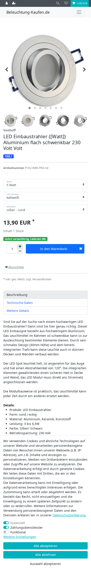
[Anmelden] (7, 3)
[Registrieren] (14, 3)
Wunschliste (16, 267)
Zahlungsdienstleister (26, 527)
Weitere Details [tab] (18, 311)
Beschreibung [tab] (17, 295)
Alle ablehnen (45, 555)
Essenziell (17, 523)
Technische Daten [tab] (20, 303)
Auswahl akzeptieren (45, 564)
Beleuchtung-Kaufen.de (28, 12)
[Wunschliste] (66, 3)
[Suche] (58, 3)
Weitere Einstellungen (19, 537)
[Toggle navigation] (79, 12)
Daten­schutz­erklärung (69, 515)
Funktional (18, 532)
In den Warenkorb (53, 249)
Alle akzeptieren (45, 546)
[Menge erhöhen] (20, 246)
